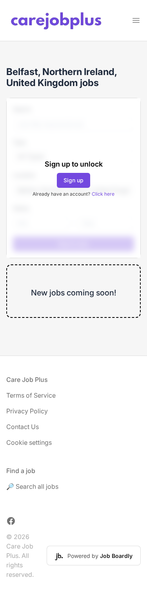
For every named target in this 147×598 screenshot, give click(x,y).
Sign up (73, 180)
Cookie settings (29, 442)
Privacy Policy (27, 411)
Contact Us (22, 427)
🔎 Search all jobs (32, 486)
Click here (103, 194)
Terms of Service (31, 395)
